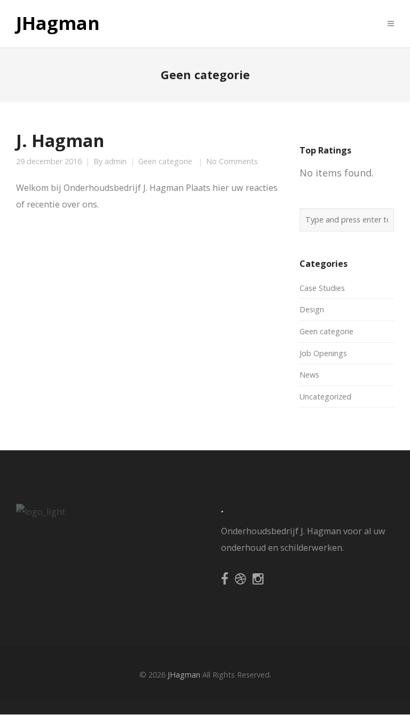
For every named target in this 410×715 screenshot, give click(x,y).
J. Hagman (60, 140)
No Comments (232, 161)
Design (311, 309)
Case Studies (322, 288)
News (309, 375)
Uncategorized (325, 396)
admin (116, 161)
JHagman (58, 23)
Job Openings (323, 353)
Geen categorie (165, 161)
